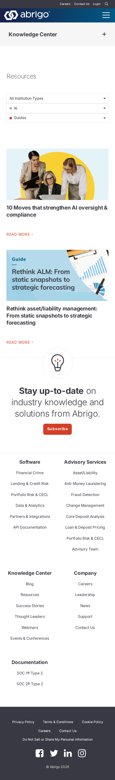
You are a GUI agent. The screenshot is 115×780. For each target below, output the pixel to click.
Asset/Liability (85, 472)
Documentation (30, 662)
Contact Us (82, 4)
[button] (57, 739)
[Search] (106, 4)
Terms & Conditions (58, 722)
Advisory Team (85, 549)
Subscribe (57, 428)
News (85, 605)
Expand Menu (104, 34)
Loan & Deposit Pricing (85, 527)
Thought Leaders (30, 616)
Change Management (85, 505)
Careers (65, 4)
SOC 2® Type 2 (30, 684)
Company (85, 573)
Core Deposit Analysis (85, 516)
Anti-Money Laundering (85, 483)
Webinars (29, 627)
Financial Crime (30, 472)
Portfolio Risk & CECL (29, 494)
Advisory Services (85, 462)
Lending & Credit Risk (30, 483)
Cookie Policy (92, 722)
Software (29, 462)
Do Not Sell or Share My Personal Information (58, 740)
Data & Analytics (30, 505)
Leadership (85, 594)
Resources (30, 594)
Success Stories (30, 605)
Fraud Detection (85, 494)
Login (97, 4)
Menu (106, 15)
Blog (30, 584)
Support (85, 616)
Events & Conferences (29, 638)
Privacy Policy (23, 722)
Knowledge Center (33, 34)
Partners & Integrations (30, 516)
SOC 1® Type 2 (30, 673)
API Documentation (30, 527)
